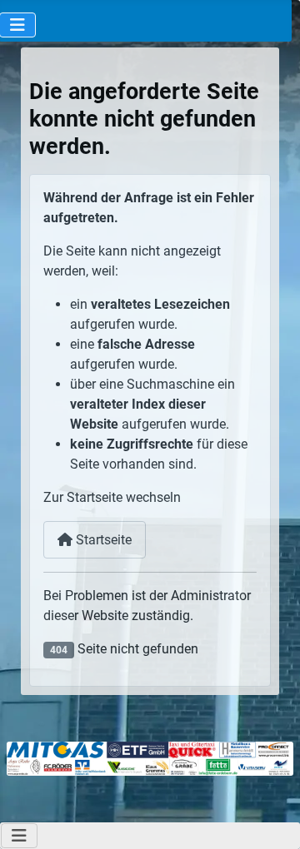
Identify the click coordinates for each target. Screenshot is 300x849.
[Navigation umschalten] (19, 835)
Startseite (102, 540)
